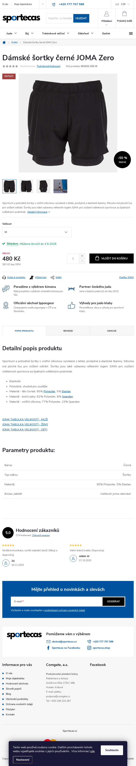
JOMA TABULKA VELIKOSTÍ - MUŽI (25, 419)
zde (92, 751)
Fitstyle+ (10, 709)
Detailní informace (37, 212)
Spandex (67, 397)
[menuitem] (11, 33)
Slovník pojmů (13, 688)
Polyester (49, 391)
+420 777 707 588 (103, 641)
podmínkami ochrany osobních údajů (64, 610)
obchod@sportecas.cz (64, 641)
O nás (5, 4)
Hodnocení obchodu (17, 683)
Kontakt (10, 714)
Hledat (81, 18)
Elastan (66, 391)
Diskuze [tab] (111, 330)
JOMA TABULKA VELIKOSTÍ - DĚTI (24, 430)
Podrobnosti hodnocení (48, 66)
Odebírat (113, 601)
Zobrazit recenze (41, 535)
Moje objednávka (23, 4)
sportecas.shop (101, 648)
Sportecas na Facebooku (66, 648)
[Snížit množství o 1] (82, 260)
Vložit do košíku (114, 258)
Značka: (126, 277)
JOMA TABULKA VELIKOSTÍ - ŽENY (25, 424)
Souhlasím (112, 750)
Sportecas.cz (70, 731)
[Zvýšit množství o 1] (82, 256)
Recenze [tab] (68, 330)
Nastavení (22, 760)
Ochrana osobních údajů (19, 704)
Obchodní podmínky (17, 699)
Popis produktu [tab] (24, 330)
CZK (123, 4)
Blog (8, 694)
